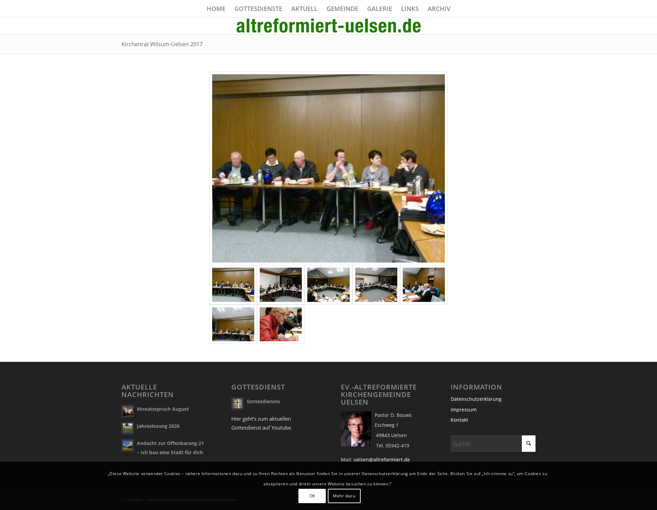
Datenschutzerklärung (476, 399)
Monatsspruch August (163, 409)
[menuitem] (216, 8)
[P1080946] (376, 285)
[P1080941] (328, 168)
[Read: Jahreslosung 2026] (127, 428)
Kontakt (459, 420)
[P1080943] (281, 285)
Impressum (464, 409)
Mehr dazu (344, 496)
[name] (328, 25)
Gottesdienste (263, 401)
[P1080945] (328, 285)
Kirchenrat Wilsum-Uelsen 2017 (162, 44)
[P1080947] (424, 285)
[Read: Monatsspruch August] (127, 411)
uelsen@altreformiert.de (381, 459)
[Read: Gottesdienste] (237, 403)
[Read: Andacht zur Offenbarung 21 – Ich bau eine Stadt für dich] (127, 445)
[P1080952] (281, 324)
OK (312, 496)
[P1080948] (233, 324)
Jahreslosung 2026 (158, 426)
